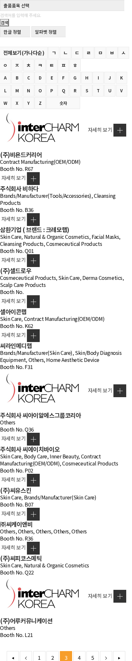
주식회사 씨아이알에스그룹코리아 (40, 415)
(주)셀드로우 (15, 270)
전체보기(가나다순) (24, 52)
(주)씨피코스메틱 (21, 558)
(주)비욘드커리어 (21, 154)
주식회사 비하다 (19, 188)
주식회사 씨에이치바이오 (30, 449)
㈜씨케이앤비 (16, 524)
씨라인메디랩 (16, 345)
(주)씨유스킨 (15, 490)
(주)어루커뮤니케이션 (26, 620)
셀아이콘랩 (13, 311)
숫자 (63, 103)
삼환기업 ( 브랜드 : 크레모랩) (34, 229)
